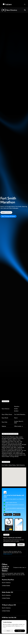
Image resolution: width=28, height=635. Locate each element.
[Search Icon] (24, 10)
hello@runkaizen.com (7, 554)
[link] (7, 4)
